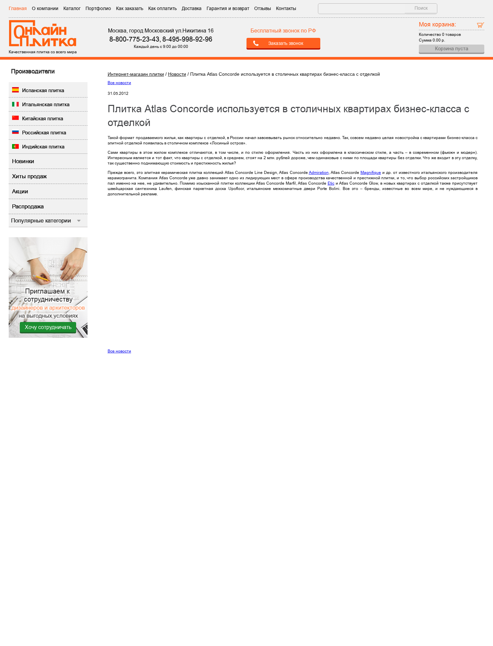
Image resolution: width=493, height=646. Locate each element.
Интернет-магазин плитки (136, 74)
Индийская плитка (43, 146)
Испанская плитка (43, 90)
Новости (177, 74)
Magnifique (371, 172)
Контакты (286, 8)
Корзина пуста (451, 48)
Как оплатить (162, 8)
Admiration (319, 172)
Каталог (71, 8)
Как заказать (129, 8)
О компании (45, 8)
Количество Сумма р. (440, 31)
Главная (18, 8)
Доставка (192, 8)
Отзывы (262, 8)
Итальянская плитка (45, 104)
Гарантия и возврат (228, 8)
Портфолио (98, 8)
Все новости (119, 82)
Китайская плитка (42, 118)
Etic (331, 183)
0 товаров (451, 34)
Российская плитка (44, 132)
